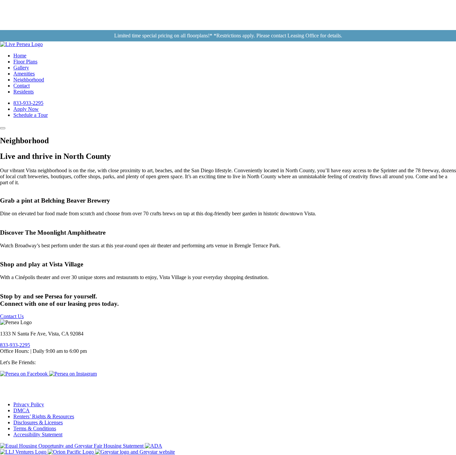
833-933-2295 (28, 103)
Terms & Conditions (34, 428)
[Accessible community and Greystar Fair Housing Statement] (153, 446)
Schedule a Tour (30, 115)
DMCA (21, 410)
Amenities (24, 73)
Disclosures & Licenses (38, 422)
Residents (23, 91)
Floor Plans (25, 61)
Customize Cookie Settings (24, 383)
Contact (21, 85)
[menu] (2, 128)
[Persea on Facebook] (24, 374)
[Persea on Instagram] (73, 374)
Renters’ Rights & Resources (43, 416)
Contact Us (12, 316)
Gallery (21, 67)
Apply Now (26, 109)
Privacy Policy (28, 404)
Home (19, 55)
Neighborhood (28, 79)
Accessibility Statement (37, 434)
